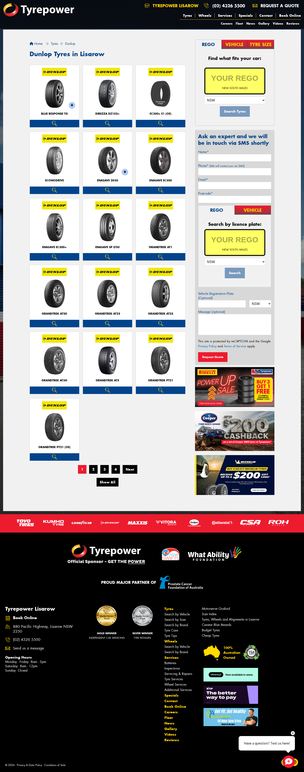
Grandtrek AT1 (160, 247)
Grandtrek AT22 (107, 313)
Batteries (170, 663)
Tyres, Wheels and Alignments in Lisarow (230, 619)
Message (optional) (211, 312)
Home (38, 44)
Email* (203, 179)
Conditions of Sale (55, 765)
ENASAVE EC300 (160, 180)
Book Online (290, 15)
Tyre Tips (170, 636)
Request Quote (212, 357)
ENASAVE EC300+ (54, 247)
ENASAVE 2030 (107, 180)
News (250, 23)
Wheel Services (175, 684)
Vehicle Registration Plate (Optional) (215, 295)
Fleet (239, 23)
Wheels (205, 15)
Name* (203, 152)
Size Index (209, 614)
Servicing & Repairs (178, 674)
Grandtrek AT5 (107, 380)
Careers (226, 23)
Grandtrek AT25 (160, 313)
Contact (266, 15)
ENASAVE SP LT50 (107, 247)
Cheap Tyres (210, 635)
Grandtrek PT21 (160, 380)
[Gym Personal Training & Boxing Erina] (231, 717)
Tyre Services (173, 679)
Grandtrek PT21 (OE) (54, 447)
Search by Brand (176, 625)
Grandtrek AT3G (54, 380)
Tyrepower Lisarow (174, 5)
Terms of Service (235, 346)
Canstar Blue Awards (216, 625)
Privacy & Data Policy (29, 765)
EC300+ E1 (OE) (160, 113)
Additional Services (178, 690)
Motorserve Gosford (216, 609)
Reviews (292, 23)
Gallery (263, 23)
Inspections (172, 668)
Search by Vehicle (177, 614)
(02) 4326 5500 (228, 5)
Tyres (187, 15)
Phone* (221, 166)
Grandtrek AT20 (54, 313)
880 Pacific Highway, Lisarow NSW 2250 (43, 629)
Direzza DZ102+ (107, 113)
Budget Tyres (211, 630)
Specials (246, 15)
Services (225, 15)
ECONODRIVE (54, 180)
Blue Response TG (54, 113)
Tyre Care (171, 630)
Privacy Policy (207, 346)
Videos (278, 23)
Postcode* (205, 193)
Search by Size (175, 619)
